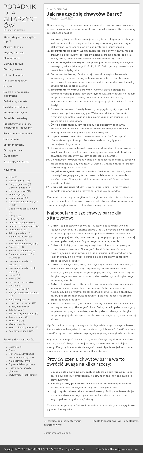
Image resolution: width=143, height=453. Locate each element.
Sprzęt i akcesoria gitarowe (24, 292)
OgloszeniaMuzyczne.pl (22, 364)
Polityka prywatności (15, 101)
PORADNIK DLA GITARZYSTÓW (20, 16)
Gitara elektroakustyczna (23, 209)
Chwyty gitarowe (13, 63)
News (12, 275)
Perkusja (14, 286)
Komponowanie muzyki (21, 243)
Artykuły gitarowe (13, 52)
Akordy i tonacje (13, 47)
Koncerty (14, 247)
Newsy (12, 278)
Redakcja (54, 18)
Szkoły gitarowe (18, 307)
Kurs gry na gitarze (15, 80)
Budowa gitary (17, 180)
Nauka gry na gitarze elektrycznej (16, 93)
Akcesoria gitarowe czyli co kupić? (19, 39)
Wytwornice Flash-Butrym (23, 375)
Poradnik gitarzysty (15, 112)
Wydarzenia (15, 324)
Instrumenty (15, 229)
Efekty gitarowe (12, 69)
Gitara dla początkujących (23, 201)
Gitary (12, 216)
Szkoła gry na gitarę (20, 303)
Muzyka (8, 86)
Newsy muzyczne (18, 282)
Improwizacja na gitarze (22, 226)
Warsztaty (14, 320)
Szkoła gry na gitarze (16, 161)
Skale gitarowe (17, 289)
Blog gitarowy (11, 58)
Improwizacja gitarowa (21, 222)
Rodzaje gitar (11, 139)
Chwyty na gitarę (18, 188)
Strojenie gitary (17, 299)
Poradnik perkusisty (15, 118)
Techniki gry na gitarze (21, 313)
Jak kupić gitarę (18, 233)
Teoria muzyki (16, 317)
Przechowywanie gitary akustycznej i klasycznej (18, 125)
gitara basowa (16, 198)
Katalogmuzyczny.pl (20, 361)
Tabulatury (14, 310)
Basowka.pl (15, 347)
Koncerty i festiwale (20, 250)
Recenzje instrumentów (17, 133)
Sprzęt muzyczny (13, 144)
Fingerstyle (15, 194)
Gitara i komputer (14, 75)
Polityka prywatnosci (15, 107)
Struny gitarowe (13, 150)
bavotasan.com (130, 449)
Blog (11, 177)
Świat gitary (10, 155)
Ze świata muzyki (18, 331)
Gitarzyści (14, 219)
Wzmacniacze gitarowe (22, 327)
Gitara (12, 350)
